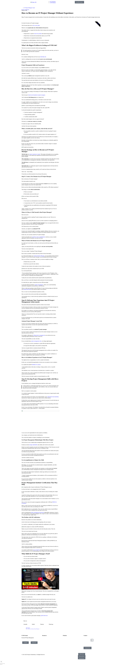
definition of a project (36, 364)
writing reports (36, 335)
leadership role (43, 56)
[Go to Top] (1, 662)
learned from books (27, 289)
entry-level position (38, 33)
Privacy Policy (81, 656)
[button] (28, 624)
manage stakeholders (33, 444)
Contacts (25, 642)
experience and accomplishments (38, 236)
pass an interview (36, 549)
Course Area (87, 647)
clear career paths (36, 25)
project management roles (36, 341)
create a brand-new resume (34, 154)
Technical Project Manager (39, 255)
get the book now (44, 615)
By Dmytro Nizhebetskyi (25, 9)
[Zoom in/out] (4, 663)
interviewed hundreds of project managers (36, 95)
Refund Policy (81, 658)
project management (39, 284)
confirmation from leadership (53, 396)
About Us (34, 642)
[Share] (1, 663)
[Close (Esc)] (0, 663)
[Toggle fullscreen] (3, 663)
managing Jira (42, 335)
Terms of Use (81, 654)
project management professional (37, 512)
